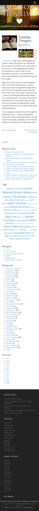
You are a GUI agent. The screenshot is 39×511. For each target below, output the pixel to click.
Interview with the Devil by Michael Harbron (20, 169)
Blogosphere (10, 271)
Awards (28, 188)
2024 (7, 360)
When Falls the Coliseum (14, 260)
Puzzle (8, 325)
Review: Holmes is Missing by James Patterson (21, 162)
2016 (7, 367)
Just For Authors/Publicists (14, 254)
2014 (7, 371)
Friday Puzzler (10, 296)
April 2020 (7, 445)
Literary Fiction (11, 310)
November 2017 (9, 450)
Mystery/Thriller (11, 314)
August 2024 (8, 438)
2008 (7, 383)
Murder (25, 220)
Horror (8, 302)
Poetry (8, 323)
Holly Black (32, 207)
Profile (8, 256)
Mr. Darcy (17, 220)
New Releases (10, 318)
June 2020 (7, 440)
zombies (26, 238)
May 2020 (7, 443)
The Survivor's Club (25, 236)
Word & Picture (29, 507)
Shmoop (17, 230)
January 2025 (8, 428)
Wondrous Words (12, 348)
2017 (7, 364)
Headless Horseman (32, 204)
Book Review (10, 277)
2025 (7, 358)
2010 (7, 379)
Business (9, 279)
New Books (10, 316)
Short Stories (10, 335)
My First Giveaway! (9, 130)
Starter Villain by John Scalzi (15, 165)
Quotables (9, 327)
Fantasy (27, 200)
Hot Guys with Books (13, 304)
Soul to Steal (29, 230)
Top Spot (9, 339)
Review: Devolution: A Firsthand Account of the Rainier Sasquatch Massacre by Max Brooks (21, 176)
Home (8, 250)
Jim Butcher (29, 210)
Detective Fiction (11, 289)
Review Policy (10, 258)
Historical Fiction (19, 206)
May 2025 (7, 423)
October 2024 (8, 433)
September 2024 (9, 435)
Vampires (9, 343)
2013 (7, 373)
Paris (15, 223)
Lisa (21, 44)
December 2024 (9, 430)
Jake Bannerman (21, 210)
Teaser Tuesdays (11, 337)
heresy (7, 207)
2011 (7, 377)
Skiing (22, 229)
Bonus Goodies (11, 273)
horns (6, 210)
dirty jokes (9, 200)
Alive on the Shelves (19, 10)
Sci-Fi (33, 226)
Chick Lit (9, 281)
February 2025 (8, 425)
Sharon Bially (8, 229)
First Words (10, 293)
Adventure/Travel (11, 268)
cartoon (7, 196)
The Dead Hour (22, 233)
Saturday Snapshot (12, 329)
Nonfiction (9, 321)
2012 (7, 375)
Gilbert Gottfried (16, 203)
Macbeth (22, 217)
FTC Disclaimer (11, 252)
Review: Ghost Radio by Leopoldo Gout (19, 179)
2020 (7, 362)
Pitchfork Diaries (21, 223)
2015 (7, 369)
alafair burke (12, 188)
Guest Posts (10, 298)
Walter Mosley (15, 238)
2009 (7, 381)
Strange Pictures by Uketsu (15, 152)
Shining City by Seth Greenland (30, 131)
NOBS (32, 220)
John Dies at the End (17, 213)
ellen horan (19, 200)
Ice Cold (12, 210)
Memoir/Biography (12, 312)
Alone (21, 188)
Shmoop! (9, 333)
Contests (9, 285)
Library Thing (27, 45)
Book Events (10, 275)
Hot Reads (9, 306)
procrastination (30, 223)
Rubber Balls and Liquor (17, 226)
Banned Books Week (16, 192)
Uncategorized (11, 341)
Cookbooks (31, 197)
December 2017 (9, 448)
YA (7, 350)
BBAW (34, 192)
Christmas (19, 197)
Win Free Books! (11, 345)
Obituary (9, 223)
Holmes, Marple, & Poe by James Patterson (20, 167)
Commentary (10, 283)
